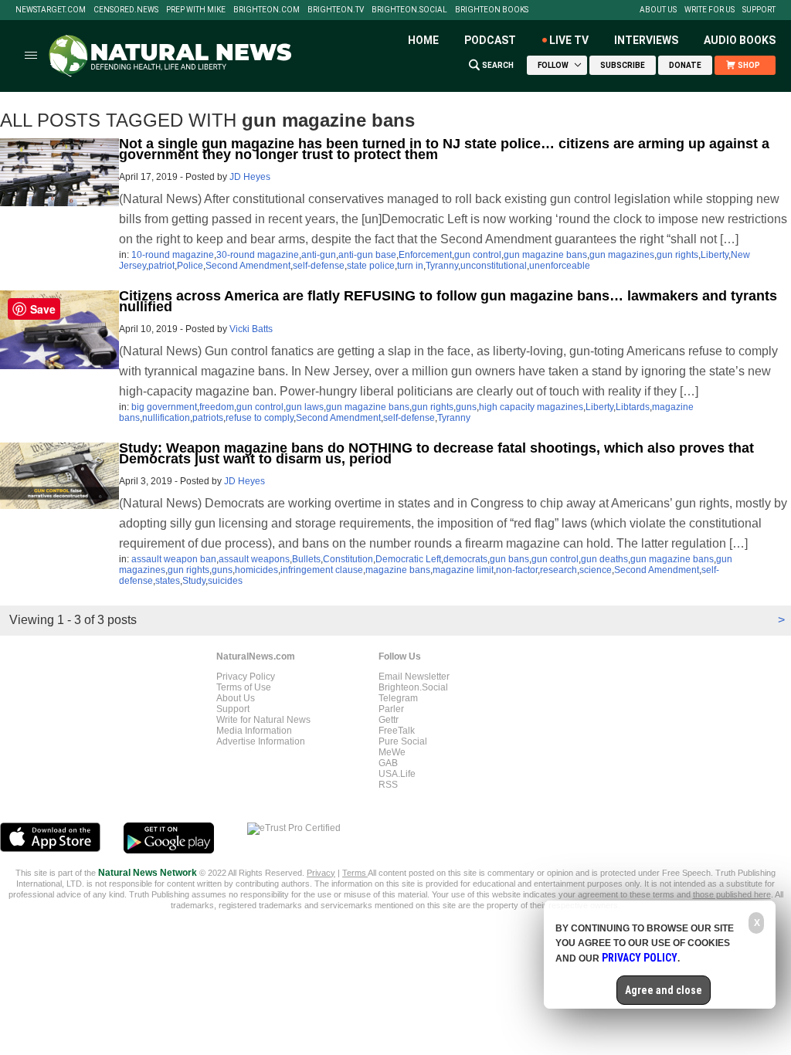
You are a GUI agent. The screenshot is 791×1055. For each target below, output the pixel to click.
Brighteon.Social (409, 10)
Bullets (306, 559)
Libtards (633, 407)
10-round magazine (172, 254)
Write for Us (709, 10)
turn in (410, 265)
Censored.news (125, 10)
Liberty (714, 254)
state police (371, 265)
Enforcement (425, 254)
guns (466, 407)
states (167, 580)
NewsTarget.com (50, 10)
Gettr (389, 719)
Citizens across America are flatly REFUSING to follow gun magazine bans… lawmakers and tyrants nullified (448, 301)
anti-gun (318, 254)
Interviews (646, 40)
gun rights (677, 254)
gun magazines (621, 254)
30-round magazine (257, 254)
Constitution (348, 559)
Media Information (254, 730)
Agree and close (663, 990)
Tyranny (442, 265)
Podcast (490, 40)
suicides (225, 580)
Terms (355, 872)
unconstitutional (493, 265)
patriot (161, 265)
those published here (732, 894)
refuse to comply (260, 417)
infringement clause (321, 570)
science (595, 570)
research (558, 570)
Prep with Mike (196, 10)
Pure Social (403, 741)
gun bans (509, 559)
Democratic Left (408, 559)
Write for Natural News (263, 719)
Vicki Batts (251, 329)
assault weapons (254, 559)
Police (190, 265)
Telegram (398, 698)
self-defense (319, 265)
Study (193, 580)
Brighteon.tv (335, 10)
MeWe (392, 752)
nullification (166, 417)
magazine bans (397, 570)
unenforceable (559, 265)
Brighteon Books (491, 10)
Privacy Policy (245, 676)
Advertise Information (260, 741)
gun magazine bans (545, 254)
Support (759, 10)
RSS (388, 784)
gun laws (305, 407)
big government (164, 407)
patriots (207, 417)
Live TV (569, 40)
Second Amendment (247, 265)
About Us (658, 10)
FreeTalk (397, 730)
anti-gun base (367, 254)
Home (423, 40)
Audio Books (740, 40)
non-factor (517, 570)
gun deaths (604, 559)
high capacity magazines (531, 407)
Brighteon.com (266, 10)
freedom (216, 407)
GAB (388, 763)
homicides (256, 570)
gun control (477, 254)
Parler (391, 709)
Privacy (321, 872)
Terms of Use (243, 687)
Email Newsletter (414, 676)
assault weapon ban (173, 559)
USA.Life (397, 773)
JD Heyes (249, 176)
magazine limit (463, 570)
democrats (465, 559)
